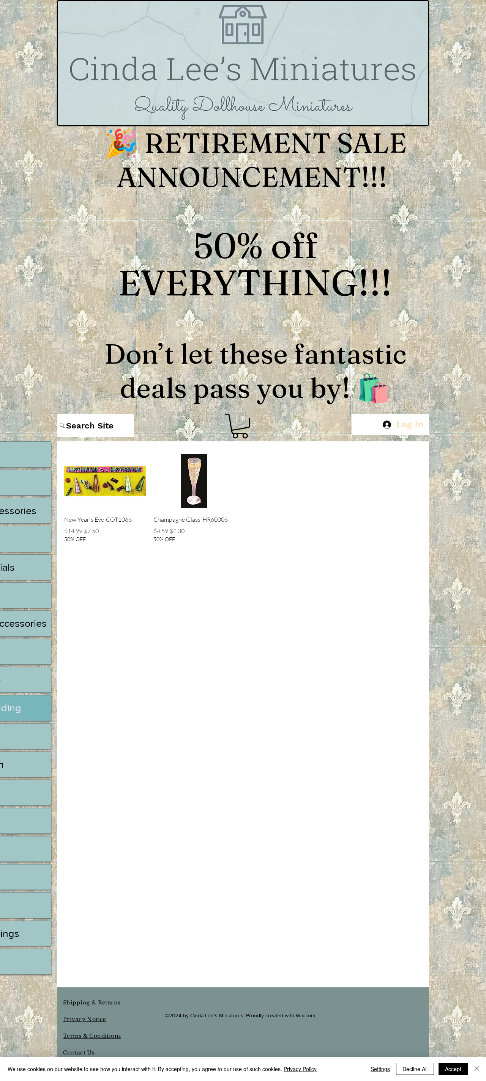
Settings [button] (380, 1069)
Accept (453, 1069)
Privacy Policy (300, 1069)
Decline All (415, 1069)
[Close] (476, 1069)
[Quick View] (105, 481)
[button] (240, 426)
